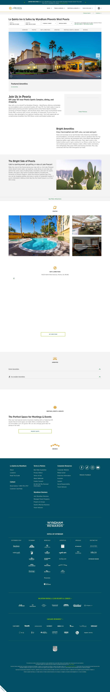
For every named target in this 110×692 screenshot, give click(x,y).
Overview (25, 29)
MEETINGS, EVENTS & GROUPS (71, 29)
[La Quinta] (47, 546)
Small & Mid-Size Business (42, 504)
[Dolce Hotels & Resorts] (94, 553)
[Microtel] (32, 559)
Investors (60, 478)
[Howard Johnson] (32, 565)
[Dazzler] (63, 559)
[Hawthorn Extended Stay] (16, 546)
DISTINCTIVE (94, 540)
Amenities (57, 29)
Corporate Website (63, 470)
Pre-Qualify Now (64, 3)
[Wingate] (47, 553)
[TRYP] (63, 546)
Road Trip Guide (15, 475)
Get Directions (53, 334)
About (12, 470)
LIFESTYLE (63, 540)
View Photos (86, 246)
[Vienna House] (63, 565)
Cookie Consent (38, 481)
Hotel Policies (83, 111)
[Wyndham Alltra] (63, 572)
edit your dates (78, 24)
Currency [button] (98, 13)
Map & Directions (45, 29)
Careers (59, 481)
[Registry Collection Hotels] (94, 546)
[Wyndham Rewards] (55, 524)
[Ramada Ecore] (47, 584)
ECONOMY (32, 540)
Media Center (61, 472)
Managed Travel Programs (42, 499)
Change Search (86, 13)
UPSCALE (78, 540)
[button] (24, 2)
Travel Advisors (38, 507)
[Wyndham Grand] (94, 559)
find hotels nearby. (88, 24)
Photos (34, 29)
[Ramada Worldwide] (47, 578)
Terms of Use (38, 475)
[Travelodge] (32, 572)
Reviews (85, 29)
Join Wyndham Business (41, 496)
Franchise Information (64, 475)
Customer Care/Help (16, 488)
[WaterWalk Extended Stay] (16, 553)
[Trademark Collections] (78, 553)
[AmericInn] (47, 565)
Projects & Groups (39, 502)
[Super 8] (32, 553)
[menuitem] (49, 8)
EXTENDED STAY (16, 540)
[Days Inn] (32, 546)
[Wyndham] (78, 546)
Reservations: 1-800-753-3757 (19, 486)
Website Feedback (85, 475)
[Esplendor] (63, 553)
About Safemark (38, 478)
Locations (13, 472)
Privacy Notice (38, 472)
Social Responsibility (63, 484)
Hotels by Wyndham (55, 534)
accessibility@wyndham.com (71, 666)
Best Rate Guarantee (40, 470)
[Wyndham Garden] (47, 559)
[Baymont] (47, 572)
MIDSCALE (47, 540)
